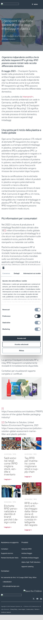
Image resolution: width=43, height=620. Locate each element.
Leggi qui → (7, 479)
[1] (5, 230)
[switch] (38, 316)
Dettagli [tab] (17, 273)
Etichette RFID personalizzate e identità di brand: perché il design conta (11, 514)
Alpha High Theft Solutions (31, 562)
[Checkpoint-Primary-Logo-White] (10, 4)
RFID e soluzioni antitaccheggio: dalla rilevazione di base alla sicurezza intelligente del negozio (32, 514)
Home (4, 36)
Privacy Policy (13, 609)
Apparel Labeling (28, 566)
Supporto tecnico (7, 553)
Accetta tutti (21, 338)
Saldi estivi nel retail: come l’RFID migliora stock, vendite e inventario (11, 466)
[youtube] (37, 599)
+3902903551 (7, 582)
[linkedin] (41, 599)
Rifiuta (21, 350)
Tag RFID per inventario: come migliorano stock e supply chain (32, 464)
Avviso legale (21, 609)
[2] (3, 422)
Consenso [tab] (6, 273)
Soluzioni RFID (27, 549)
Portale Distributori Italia (9, 558)
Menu (36, 4)
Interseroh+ (28, 96)
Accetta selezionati (21, 344)
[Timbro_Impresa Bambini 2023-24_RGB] (33, 590)
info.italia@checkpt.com (11, 586)
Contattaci (4, 549)
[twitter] (33, 599)
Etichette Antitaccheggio (30, 558)
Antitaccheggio (27, 553)
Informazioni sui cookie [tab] (32, 273)
